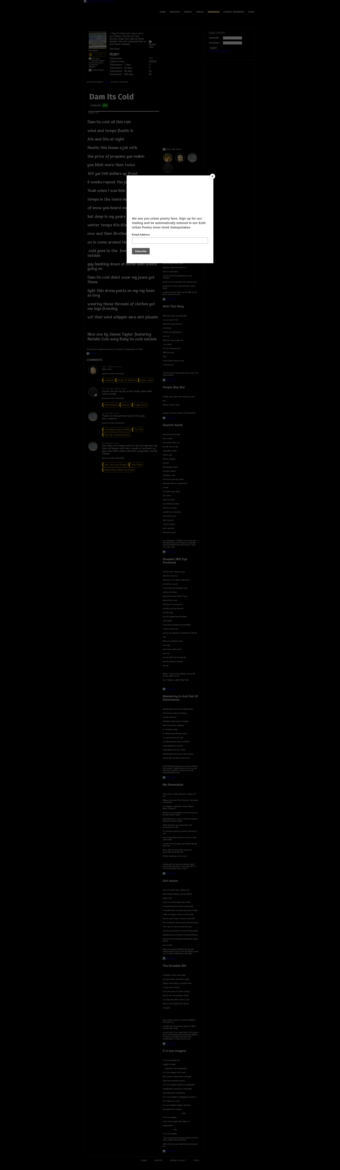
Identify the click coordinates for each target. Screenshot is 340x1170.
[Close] (212, 176)
